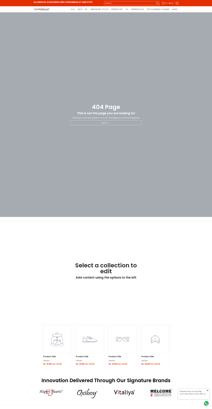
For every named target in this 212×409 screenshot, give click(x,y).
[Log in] (177, 3)
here (115, 117)
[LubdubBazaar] (42, 9)
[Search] (157, 3)
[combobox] (129, 3)
